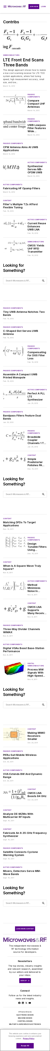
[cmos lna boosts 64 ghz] (14, 794)
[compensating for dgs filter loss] (14, 351)
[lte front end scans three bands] (25, 40)
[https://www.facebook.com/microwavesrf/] (19, 1003)
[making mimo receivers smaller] (14, 734)
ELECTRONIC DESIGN (25, 1015)
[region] (25, 1040)
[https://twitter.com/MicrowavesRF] (26, 1003)
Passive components (34, 96)
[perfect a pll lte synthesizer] (14, 395)
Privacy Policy (28, 1039)
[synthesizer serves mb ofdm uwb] (14, 167)
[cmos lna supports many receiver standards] (14, 608)
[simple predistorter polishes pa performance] (14, 460)
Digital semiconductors (36, 664)
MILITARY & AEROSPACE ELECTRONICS (25, 1024)
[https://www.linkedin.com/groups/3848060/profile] (23, 1003)
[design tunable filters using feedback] (14, 543)
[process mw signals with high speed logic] (14, 668)
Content (7, 200)
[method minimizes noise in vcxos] (14, 586)
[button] (5, 6)
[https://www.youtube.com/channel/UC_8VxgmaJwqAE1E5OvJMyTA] (29, 1003)
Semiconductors (11, 55)
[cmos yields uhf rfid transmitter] (14, 247)
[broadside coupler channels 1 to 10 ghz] (14, 436)
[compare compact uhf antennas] (14, 99)
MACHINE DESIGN (25, 1018)
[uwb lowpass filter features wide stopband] (14, 124)
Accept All (25, 1046)
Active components (37, 162)
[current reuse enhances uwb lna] (14, 224)
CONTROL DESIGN (25, 1021)
